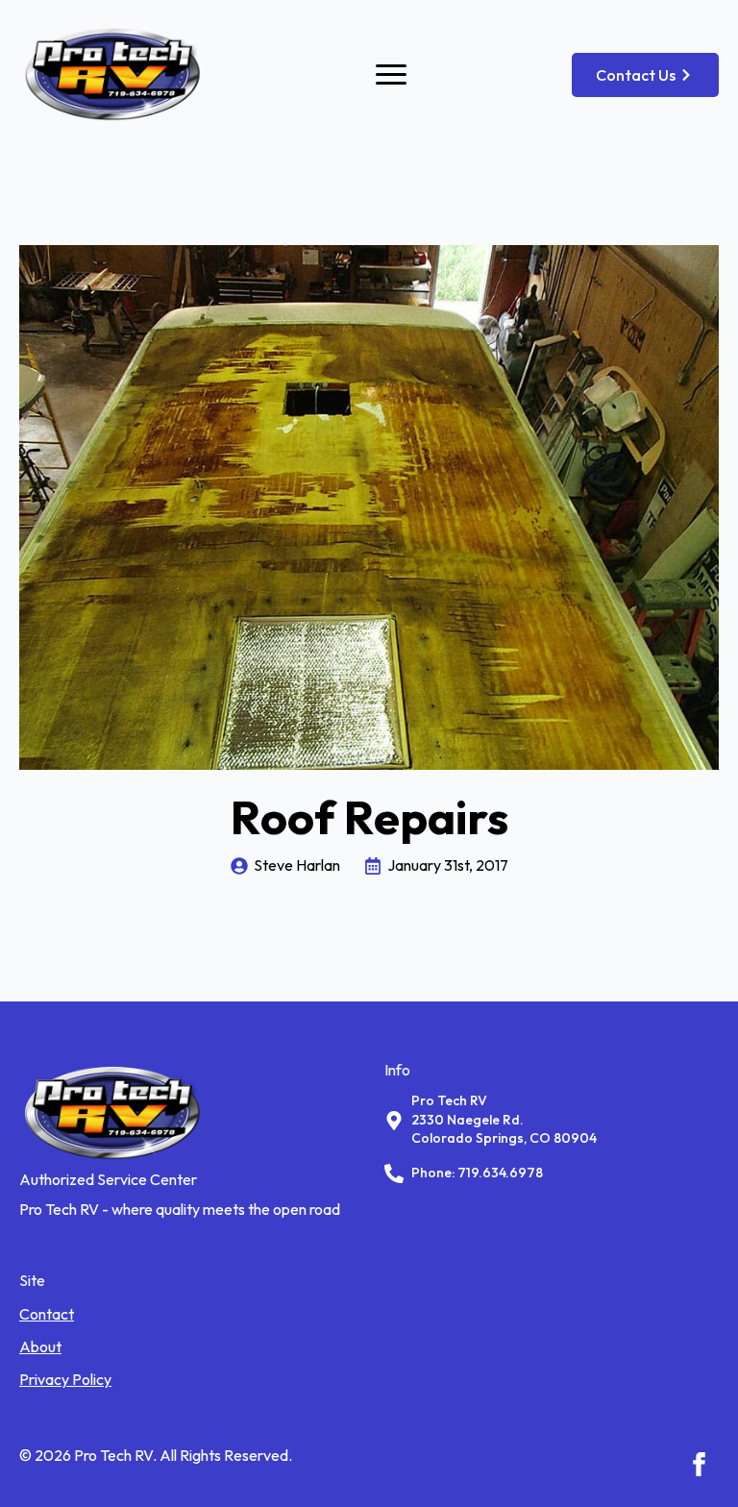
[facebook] (699, 1464)
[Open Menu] (391, 75)
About (40, 1346)
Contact (46, 1313)
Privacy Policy (65, 1379)
